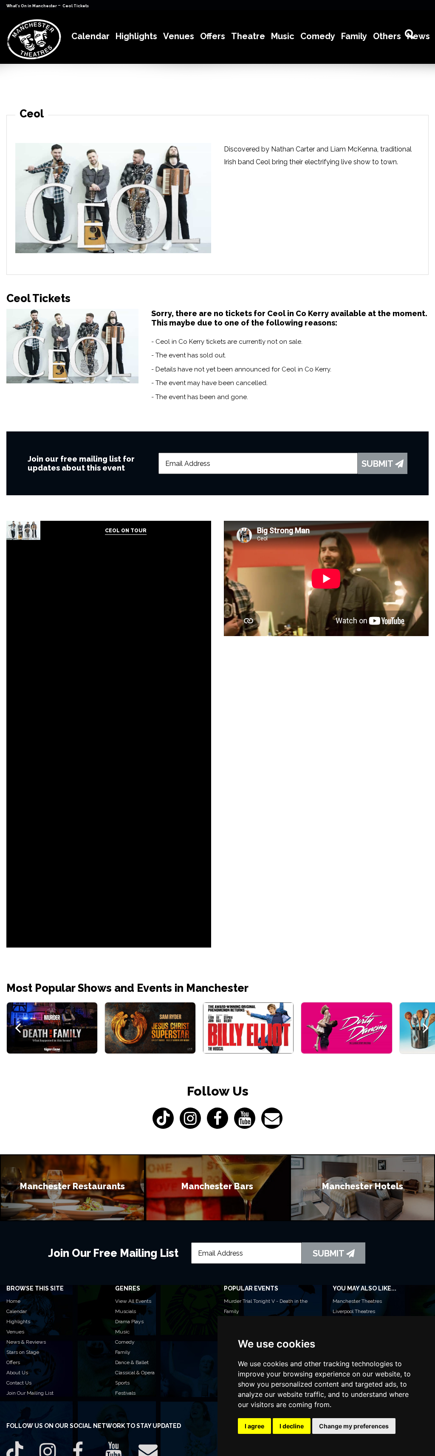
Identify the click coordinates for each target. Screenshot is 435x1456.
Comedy (125, 1342)
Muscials (125, 1311)
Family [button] (354, 36)
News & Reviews (26, 1342)
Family (122, 1352)
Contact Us (18, 1383)
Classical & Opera (135, 1373)
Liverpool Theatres (354, 1311)
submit (378, 464)
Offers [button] (212, 36)
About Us (17, 1373)
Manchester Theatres (357, 1301)
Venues (15, 1332)
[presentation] (18, 1027)
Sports (122, 1383)
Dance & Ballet (132, 1362)
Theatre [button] (248, 36)
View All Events (133, 1301)
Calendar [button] (90, 36)
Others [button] (387, 36)
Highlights (18, 1322)
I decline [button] (292, 1426)
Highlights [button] (136, 36)
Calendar (16, 1311)
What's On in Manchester (32, 6)
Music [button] (282, 36)
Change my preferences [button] (354, 1426)
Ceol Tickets (75, 6)
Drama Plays (129, 1322)
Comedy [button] (317, 36)
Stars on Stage (22, 1352)
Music (122, 1332)
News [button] (418, 36)
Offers (13, 1362)
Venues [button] (178, 36)
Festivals (125, 1393)
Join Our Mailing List (30, 1393)
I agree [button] (254, 1426)
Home (13, 1301)
